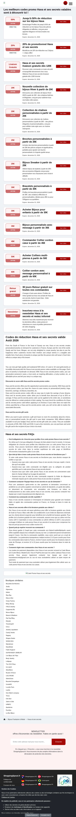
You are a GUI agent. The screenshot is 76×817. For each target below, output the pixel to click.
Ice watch (9, 667)
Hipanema (9, 589)
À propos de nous (9, 785)
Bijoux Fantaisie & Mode (16, 719)
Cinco (8, 627)
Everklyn (8, 710)
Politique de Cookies (8, 797)
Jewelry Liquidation (12, 629)
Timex (8, 696)
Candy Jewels (10, 632)
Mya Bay (8, 595)
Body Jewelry (10, 658)
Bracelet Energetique (12, 681)
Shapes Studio (10, 638)
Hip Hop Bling (10, 618)
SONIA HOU (10, 641)
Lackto (8, 690)
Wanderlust (9, 644)
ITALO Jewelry (10, 606)
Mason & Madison (11, 615)
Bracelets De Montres (12, 583)
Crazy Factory (10, 601)
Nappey (8, 635)
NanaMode (9, 647)
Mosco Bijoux (10, 612)
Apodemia (9, 707)
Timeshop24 (10, 624)
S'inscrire (58, 742)
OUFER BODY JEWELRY (14, 652)
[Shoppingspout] (10, 3)
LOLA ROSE (10, 675)
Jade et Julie (10, 701)
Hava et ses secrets (34, 719)
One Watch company (12, 693)
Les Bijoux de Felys (12, 655)
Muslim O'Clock (11, 673)
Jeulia (8, 586)
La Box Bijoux (10, 713)
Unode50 (9, 684)
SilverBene (9, 670)
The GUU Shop (11, 664)
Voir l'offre (63, 21)
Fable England (10, 650)
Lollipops (8, 661)
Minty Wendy (10, 604)
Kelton (8, 592)
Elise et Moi (9, 598)
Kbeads (8, 621)
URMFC (8, 704)
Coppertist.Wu (10, 609)
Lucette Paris (10, 687)
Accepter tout (45, 815)
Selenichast (9, 678)
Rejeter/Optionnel (32, 815)
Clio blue (8, 698)
